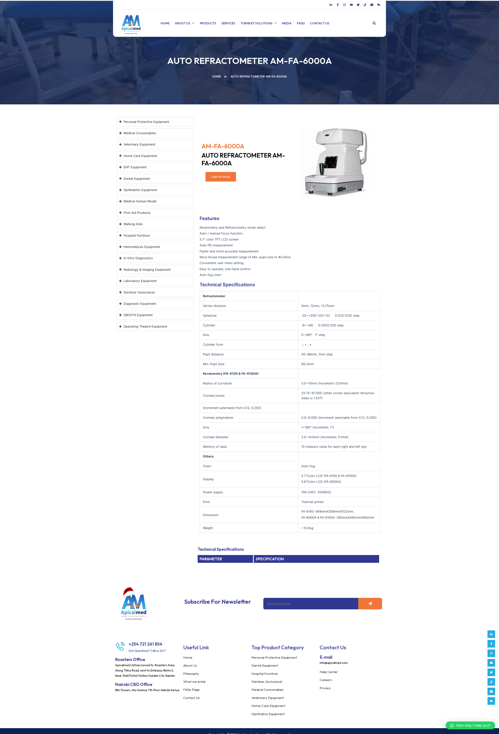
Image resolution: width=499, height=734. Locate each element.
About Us (182, 23)
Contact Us (319, 23)
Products (208, 23)
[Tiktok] (491, 682)
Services (228, 23)
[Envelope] (491, 691)
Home (165, 23)
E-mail (326, 657)
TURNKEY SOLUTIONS (257, 23)
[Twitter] (491, 672)
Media (287, 23)
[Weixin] (491, 701)
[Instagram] (491, 653)
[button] (374, 23)
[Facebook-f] (491, 644)
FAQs (301, 23)
